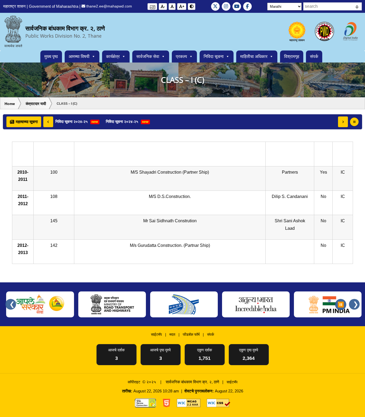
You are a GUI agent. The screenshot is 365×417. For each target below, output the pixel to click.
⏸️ (340, 304)
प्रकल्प (181, 56)
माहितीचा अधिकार (253, 56)
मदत (172, 334)
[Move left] (48, 121)
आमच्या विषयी (79, 56)
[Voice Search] (357, 7)
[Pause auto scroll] (354, 122)
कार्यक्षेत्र (113, 56)
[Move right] (343, 121)
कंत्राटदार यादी (36, 104)
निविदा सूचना (214, 56)
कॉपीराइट (134, 382)
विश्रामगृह (291, 56)
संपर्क (314, 56)
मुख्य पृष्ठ (51, 56)
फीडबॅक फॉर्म (191, 334)
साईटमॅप (156, 334)
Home (10, 104)
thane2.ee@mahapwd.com (108, 6)
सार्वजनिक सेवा (147, 56)
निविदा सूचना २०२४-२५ (72, 121)
